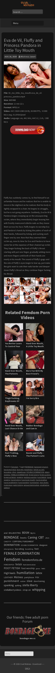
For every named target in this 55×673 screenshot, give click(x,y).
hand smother (41, 480)
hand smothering (10, 482)
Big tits (32, 533)
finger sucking (45, 475)
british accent (39, 469)
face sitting (19, 549)
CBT (41, 537)
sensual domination (31, 485)
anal (5, 533)
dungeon (43, 545)
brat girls (20, 469)
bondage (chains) (41, 467)
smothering (44, 485)
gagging (20, 477)
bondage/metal (10, 469)
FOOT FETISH (12, 568)
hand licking (16, 480)
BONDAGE (29, 467)
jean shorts (44, 482)
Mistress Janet (28, 56)
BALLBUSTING (15, 533)
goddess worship (30, 477)
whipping (38, 589)
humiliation (34, 482)
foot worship (28, 568)
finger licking (34, 475)
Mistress (18, 577)
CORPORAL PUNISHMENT (23, 541)
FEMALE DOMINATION (19, 475)
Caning (32, 537)
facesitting (29, 549)
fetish (18, 564)
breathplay (28, 469)
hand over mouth (28, 480)
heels (43, 568)
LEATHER (8, 577)
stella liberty (30, 585)
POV (37, 577)
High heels (9, 573)
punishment (11, 581)
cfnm (14, 472)
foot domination (29, 564)
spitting (7, 488)
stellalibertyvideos (12, 589)
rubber (23, 581)
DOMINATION (12, 545)
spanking (9, 585)
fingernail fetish (10, 477)
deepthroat (21, 472)
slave (29, 581)
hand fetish (41, 477)
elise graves (9, 549)
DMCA (27, 668)
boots (23, 537)
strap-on (27, 589)
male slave (8, 485)
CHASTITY (7, 542)
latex (39, 573)
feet (36, 548)
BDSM (25, 532)
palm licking (18, 485)
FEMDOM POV (9, 565)
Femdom (14, 467)
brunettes (7, 472)
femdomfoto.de (32, 560)
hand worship (23, 482)
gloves (38, 569)
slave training (39, 581)
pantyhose (29, 577)
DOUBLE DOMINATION (35, 472)
